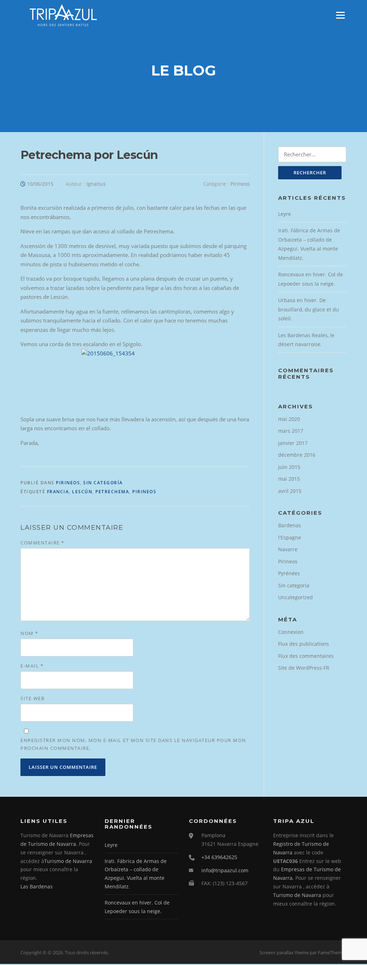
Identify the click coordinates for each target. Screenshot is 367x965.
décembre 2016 (296, 454)
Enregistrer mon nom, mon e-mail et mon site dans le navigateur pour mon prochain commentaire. (133, 744)
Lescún (82, 492)
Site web (32, 698)
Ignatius (96, 183)
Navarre (287, 549)
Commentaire (42, 542)
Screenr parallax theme (284, 952)
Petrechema (112, 492)
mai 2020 (289, 419)
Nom (29, 633)
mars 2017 (290, 430)
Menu (340, 15)
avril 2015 (289, 491)
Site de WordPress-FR (303, 667)
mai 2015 (289, 478)
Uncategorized (295, 597)
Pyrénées (289, 573)
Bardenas (289, 525)
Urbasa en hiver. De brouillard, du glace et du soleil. (308, 309)
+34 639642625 (219, 857)
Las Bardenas (36, 886)
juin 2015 (289, 467)
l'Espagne (289, 537)
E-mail (31, 666)
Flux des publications (303, 643)
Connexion (291, 632)
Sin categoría (103, 483)
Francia (58, 492)
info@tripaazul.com (224, 870)
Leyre (284, 213)
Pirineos (240, 183)
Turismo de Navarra (68, 861)
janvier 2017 (293, 443)
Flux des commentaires (306, 656)
